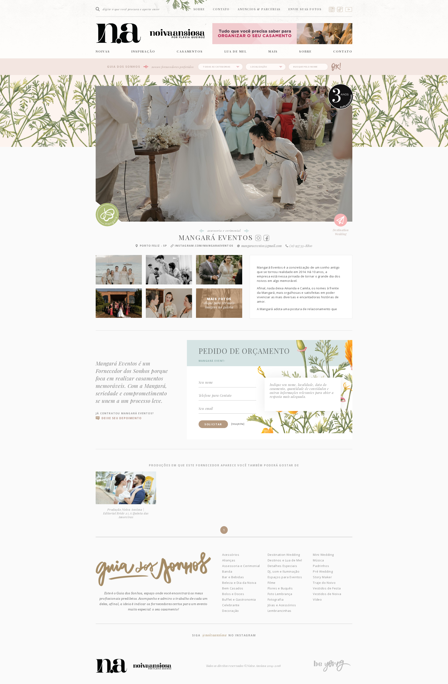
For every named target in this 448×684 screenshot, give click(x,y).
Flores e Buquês (280, 588)
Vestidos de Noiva (327, 594)
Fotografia (276, 599)
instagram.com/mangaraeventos (204, 245)
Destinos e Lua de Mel (285, 560)
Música (318, 560)
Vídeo (317, 599)
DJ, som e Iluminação (284, 571)
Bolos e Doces (233, 594)
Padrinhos (321, 566)
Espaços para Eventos (285, 577)
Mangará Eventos (216, 237)
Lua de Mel (235, 51)
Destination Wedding (284, 555)
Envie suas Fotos (305, 9)
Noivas (103, 51)
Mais (273, 51)
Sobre (199, 9)
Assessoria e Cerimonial (241, 566)
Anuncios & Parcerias (259, 9)
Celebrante (231, 605)
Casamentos (190, 51)
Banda (227, 571)
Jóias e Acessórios (282, 605)
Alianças (228, 560)
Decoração (230, 611)
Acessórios (230, 555)
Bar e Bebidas (233, 577)
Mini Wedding (323, 555)
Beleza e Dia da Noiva (239, 583)
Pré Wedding (323, 571)
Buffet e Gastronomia (239, 599)
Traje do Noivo (324, 583)
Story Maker (322, 577)
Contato (221, 9)
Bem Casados (232, 588)
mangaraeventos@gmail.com (261, 246)
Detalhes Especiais (282, 566)
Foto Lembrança (280, 594)
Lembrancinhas (279, 611)
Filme (272, 583)
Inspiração (143, 51)
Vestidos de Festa (327, 588)
